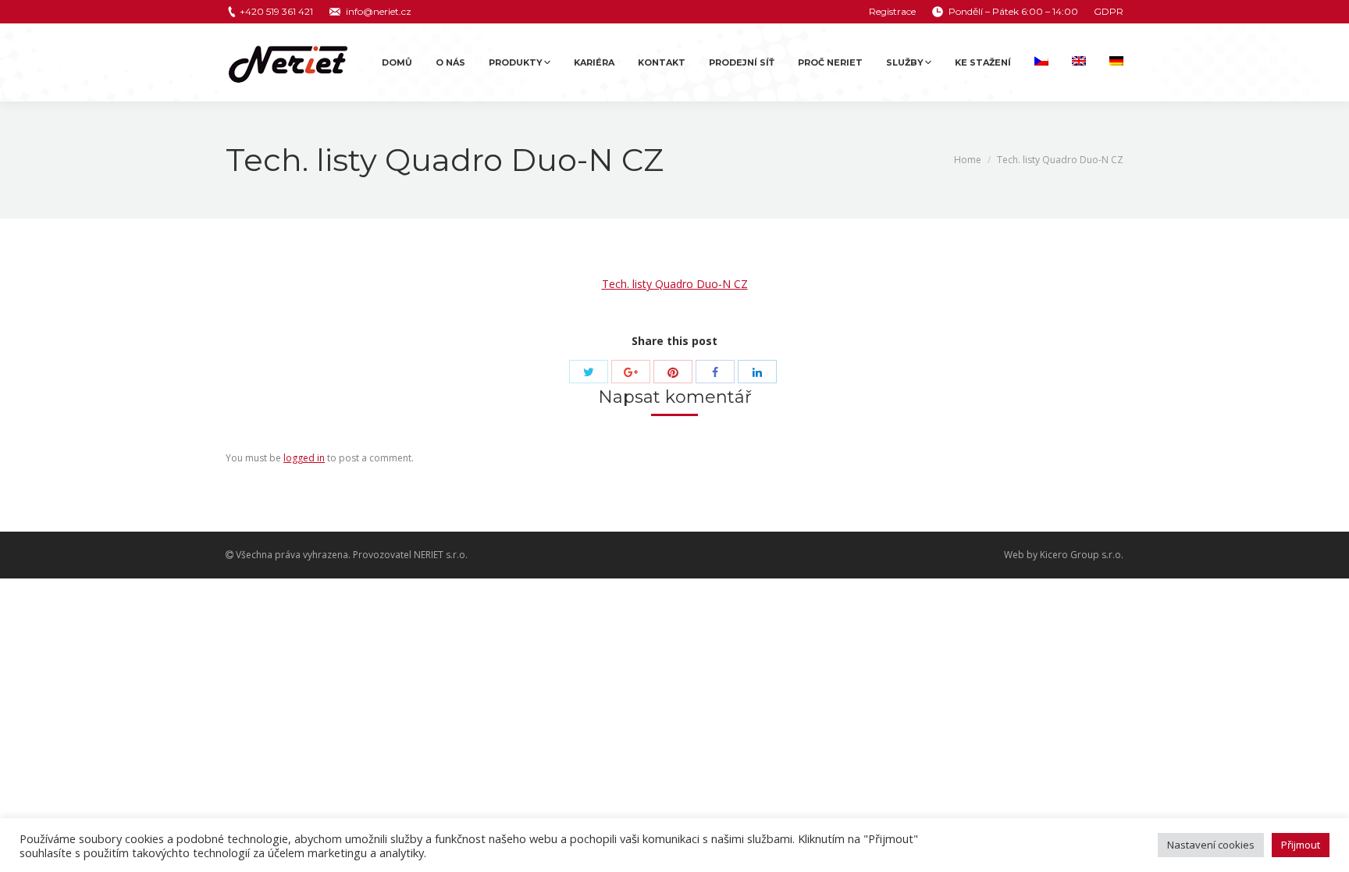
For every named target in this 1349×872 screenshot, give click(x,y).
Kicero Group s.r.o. (1081, 554)
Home (967, 159)
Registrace (892, 11)
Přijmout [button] (1300, 845)
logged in (304, 457)
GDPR (1108, 11)
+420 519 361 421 (276, 11)
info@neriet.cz (378, 11)
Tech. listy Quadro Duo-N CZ (675, 283)
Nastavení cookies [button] (1211, 845)
